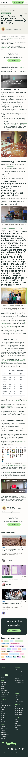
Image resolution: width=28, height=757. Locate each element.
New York (9, 406)
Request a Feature (19, 701)
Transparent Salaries (19, 712)
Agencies (3, 730)
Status (16, 697)
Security (23, 752)
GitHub (3, 69)
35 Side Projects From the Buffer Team (12, 579)
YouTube (3, 721)
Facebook (3, 703)
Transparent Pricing (19, 710)
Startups (3, 738)
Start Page (3, 684)
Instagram (3, 707)
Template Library (18, 671)
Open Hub (17, 706)
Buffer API (3, 696)
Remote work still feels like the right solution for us (13, 465)
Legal (16, 727)
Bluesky (2, 701)
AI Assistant (3, 682)
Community (3, 673)
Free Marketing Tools (19, 680)
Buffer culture (7, 119)
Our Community (18, 688)
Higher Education (5, 734)
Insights (4, 675)
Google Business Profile (6, 705)
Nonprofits (3, 732)
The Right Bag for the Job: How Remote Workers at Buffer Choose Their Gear (12, 550)
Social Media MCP (5, 694)
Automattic (21, 67)
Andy (8, 472)
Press (16, 723)
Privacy (15, 752)
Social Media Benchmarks (20, 673)
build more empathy (12, 331)
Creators (3, 726)
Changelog (17, 699)
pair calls (23, 325)
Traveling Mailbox (15, 442)
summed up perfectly (21, 177)
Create (2, 669)
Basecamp (9, 69)
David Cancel (10, 166)
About (16, 719)
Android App (4, 690)
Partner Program (18, 725)
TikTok (2, 717)
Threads (3, 715)
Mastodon (3, 711)
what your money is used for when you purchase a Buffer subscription (13, 361)
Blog (2, 10)
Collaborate (3, 677)
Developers (3, 736)
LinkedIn (3, 709)
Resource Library (18, 675)
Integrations (3, 686)
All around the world (13, 424)
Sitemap (16, 729)
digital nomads (17, 400)
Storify (19, 109)
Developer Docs (18, 690)
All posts (18, 638)
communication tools (21, 441)
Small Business (4, 728)
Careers (16, 721)
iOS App (3, 688)
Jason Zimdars (4, 177)
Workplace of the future (10, 10)
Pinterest (3, 713)
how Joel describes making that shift (13, 228)
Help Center (17, 695)
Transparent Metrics (19, 708)
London (3, 406)
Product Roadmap (18, 714)
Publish (2, 671)
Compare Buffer (18, 686)
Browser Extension (5, 692)
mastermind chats (7, 326)
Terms (19, 752)
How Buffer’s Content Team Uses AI (11, 603)
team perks (14, 431)
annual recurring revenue (12, 38)
